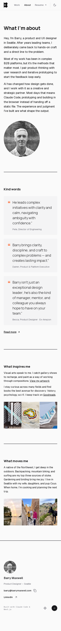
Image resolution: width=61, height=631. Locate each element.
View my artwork (40, 381)
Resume (39, 5)
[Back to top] (54, 608)
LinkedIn (8, 597)
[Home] (6, 5)
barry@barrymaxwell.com (17, 590)
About (27, 5)
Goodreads (49, 394)
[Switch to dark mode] (54, 5)
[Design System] (45, 608)
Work (17, 5)
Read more (10, 332)
